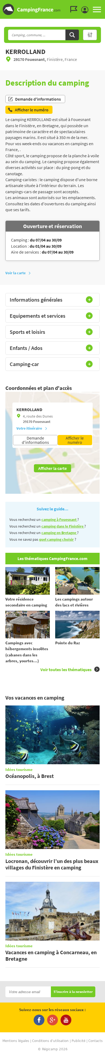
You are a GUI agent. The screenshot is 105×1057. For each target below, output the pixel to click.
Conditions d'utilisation (50, 1041)
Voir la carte (15, 272)
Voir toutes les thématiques (66, 669)
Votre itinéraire (29, 428)
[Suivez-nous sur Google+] (52, 1020)
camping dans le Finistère (62, 526)
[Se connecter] (86, 10)
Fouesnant (41, 421)
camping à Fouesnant (59, 519)
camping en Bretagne (59, 532)
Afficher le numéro (75, 440)
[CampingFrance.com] (52, 9)
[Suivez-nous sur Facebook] (39, 1020)
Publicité (78, 1041)
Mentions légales (15, 1041)
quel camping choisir (56, 539)
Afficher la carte (52, 468)
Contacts (95, 1041)
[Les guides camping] (75, 9)
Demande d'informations (38, 99)
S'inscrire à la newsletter (73, 992)
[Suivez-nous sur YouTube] (66, 1020)
